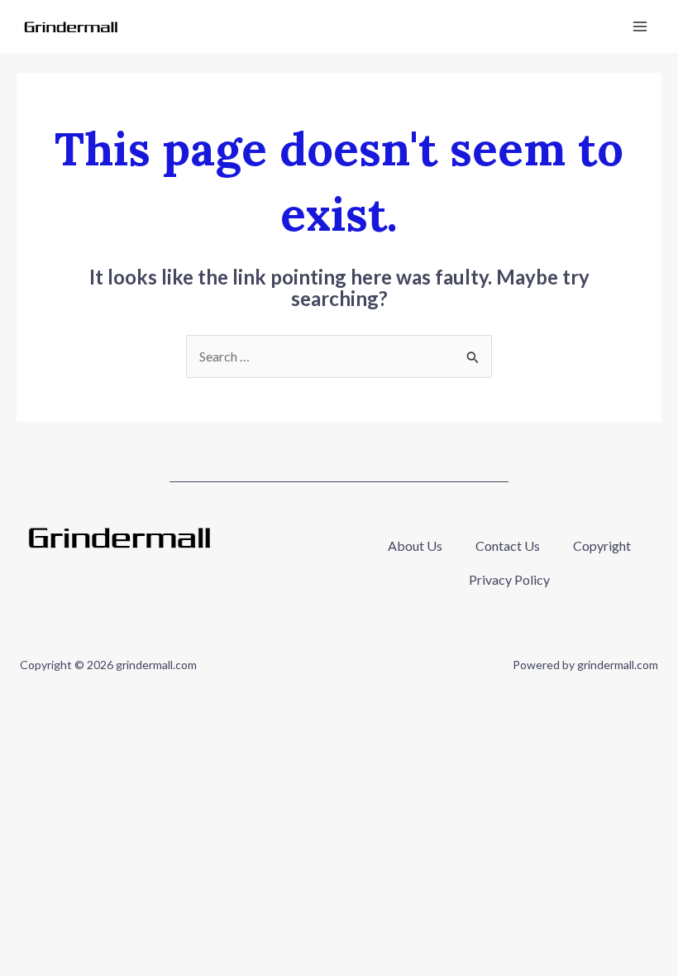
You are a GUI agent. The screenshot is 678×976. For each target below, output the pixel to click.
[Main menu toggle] (640, 26)
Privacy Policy (509, 579)
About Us (415, 545)
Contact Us (507, 545)
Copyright (602, 545)
